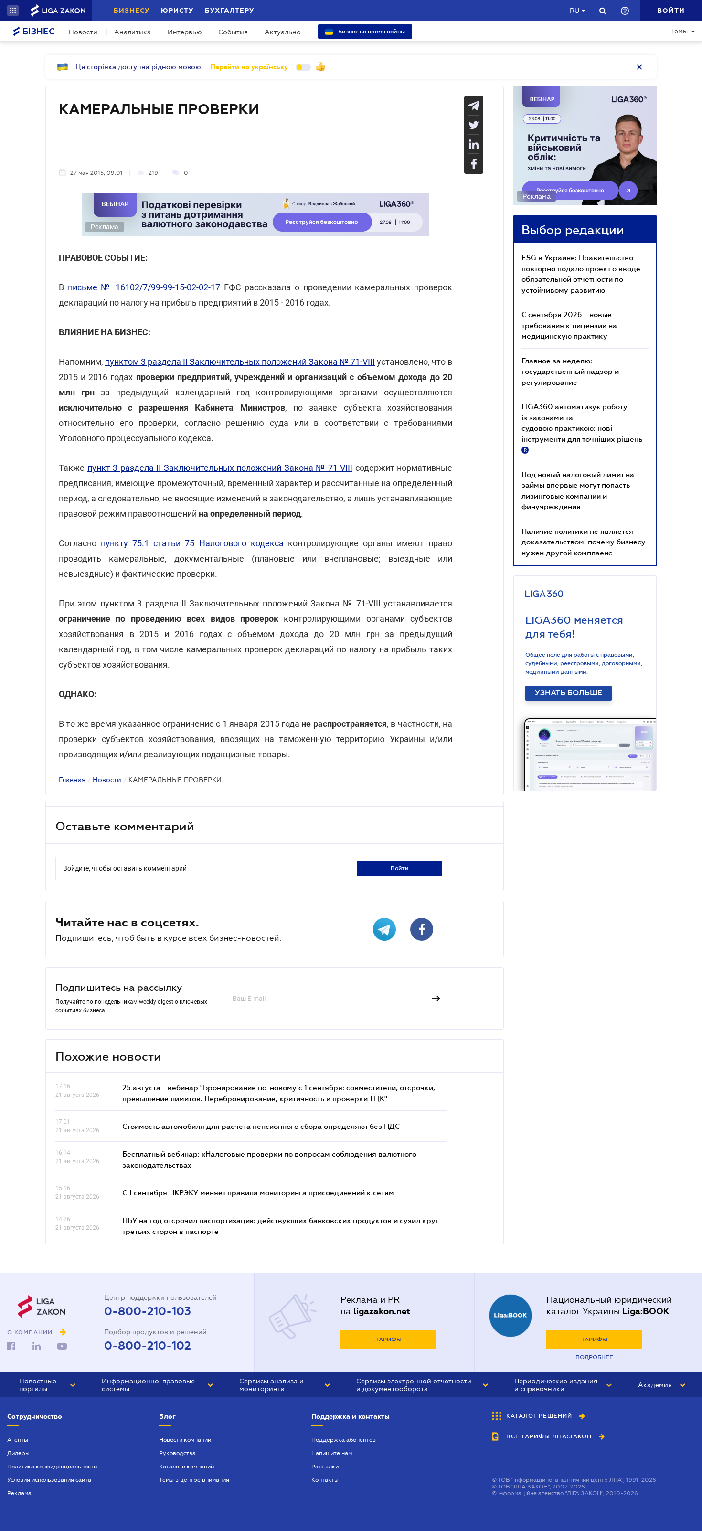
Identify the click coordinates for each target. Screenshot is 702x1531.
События (233, 32)
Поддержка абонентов (343, 1439)
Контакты (325, 1480)
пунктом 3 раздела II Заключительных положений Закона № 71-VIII (240, 362)
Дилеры (18, 1453)
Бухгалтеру (229, 10)
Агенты (17, 1439)
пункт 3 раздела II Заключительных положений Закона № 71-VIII (220, 468)
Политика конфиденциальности (52, 1466)
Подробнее (594, 1357)
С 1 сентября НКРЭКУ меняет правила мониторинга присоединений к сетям (258, 1192)
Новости (83, 32)
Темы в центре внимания (194, 1480)
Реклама (19, 1493)
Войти (400, 868)
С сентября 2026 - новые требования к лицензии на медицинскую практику (569, 325)
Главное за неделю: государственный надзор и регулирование (570, 371)
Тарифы (388, 1339)
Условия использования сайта (49, 1480)
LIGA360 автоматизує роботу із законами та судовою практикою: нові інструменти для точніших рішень (581, 427)
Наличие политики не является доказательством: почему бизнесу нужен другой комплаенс (583, 542)
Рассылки (325, 1466)
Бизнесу (131, 10)
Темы (679, 31)
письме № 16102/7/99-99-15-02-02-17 (144, 287)
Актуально (283, 32)
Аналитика (132, 32)
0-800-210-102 (147, 1345)
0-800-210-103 (147, 1311)
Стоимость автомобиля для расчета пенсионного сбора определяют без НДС (261, 1126)
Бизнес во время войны (371, 31)
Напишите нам (331, 1453)
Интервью (185, 32)
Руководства (177, 1453)
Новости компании (185, 1439)
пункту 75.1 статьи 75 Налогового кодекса (192, 543)
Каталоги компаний (186, 1466)
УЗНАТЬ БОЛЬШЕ (568, 693)
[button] (13, 10)
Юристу (177, 10)
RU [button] (574, 10)
